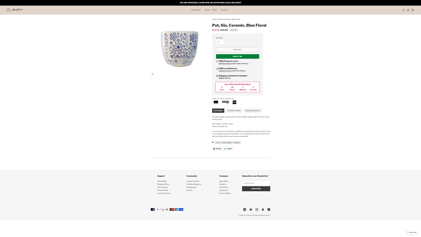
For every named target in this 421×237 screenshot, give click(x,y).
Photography (191, 187)
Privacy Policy (162, 190)
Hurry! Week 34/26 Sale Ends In (238, 84)
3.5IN (218, 142)
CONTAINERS (227, 142)
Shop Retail (223, 181)
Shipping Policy (163, 184)
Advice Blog (161, 181)
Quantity (219, 38)
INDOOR (237, 142)
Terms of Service (163, 193)
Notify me (237, 56)
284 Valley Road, (225, 63)
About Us (223, 184)
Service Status (225, 193)
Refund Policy (162, 187)
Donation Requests (193, 184)
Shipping (223, 76)
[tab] (218, 111)
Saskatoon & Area (225, 71)
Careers (189, 190)
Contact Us (223, 190)
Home (214, 19)
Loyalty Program (192, 181)
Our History (223, 187)
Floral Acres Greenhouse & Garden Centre (257, 215)
